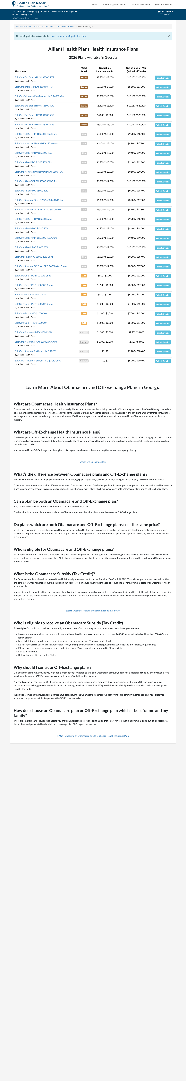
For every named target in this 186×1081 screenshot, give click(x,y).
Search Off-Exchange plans (93, 461)
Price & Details (162, 78)
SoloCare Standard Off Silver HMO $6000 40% (38, 209)
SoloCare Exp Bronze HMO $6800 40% (34, 105)
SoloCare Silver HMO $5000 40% (31, 190)
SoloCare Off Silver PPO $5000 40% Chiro (36, 133)
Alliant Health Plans (66, 26)
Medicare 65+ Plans (140, 4)
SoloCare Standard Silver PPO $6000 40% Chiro (39, 200)
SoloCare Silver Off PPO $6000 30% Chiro (36, 181)
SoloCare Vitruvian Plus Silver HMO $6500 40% (39, 171)
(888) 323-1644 (166, 11)
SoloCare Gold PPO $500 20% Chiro (33, 275)
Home (95, 4)
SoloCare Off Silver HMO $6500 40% (33, 152)
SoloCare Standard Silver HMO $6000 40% (36, 143)
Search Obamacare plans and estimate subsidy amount (93, 610)
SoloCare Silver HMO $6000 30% (31, 247)
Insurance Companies (44, 26)
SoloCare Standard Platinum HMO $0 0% (35, 351)
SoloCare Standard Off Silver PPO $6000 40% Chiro (41, 266)
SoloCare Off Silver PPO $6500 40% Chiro (36, 237)
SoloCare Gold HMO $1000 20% (31, 313)
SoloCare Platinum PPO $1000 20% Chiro (36, 341)
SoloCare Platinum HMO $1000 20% (33, 332)
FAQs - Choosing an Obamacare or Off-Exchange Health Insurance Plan (93, 735)
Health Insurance (23, 26)
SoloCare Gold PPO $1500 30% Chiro (34, 285)
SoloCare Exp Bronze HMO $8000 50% (34, 124)
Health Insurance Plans (114, 4)
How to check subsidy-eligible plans (68, 36)
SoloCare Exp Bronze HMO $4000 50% (34, 115)
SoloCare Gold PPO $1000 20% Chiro (34, 303)
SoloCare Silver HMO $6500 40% (31, 228)
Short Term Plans (163, 4)
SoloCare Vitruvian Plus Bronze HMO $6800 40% (39, 96)
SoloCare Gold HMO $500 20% (30, 294)
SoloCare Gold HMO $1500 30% (31, 322)
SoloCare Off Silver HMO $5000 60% (33, 218)
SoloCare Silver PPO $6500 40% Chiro (34, 162)
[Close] (168, 36)
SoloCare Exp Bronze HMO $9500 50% (34, 77)
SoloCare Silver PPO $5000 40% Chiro (34, 256)
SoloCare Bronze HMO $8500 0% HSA (34, 86)
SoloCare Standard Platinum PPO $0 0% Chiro (38, 360)
